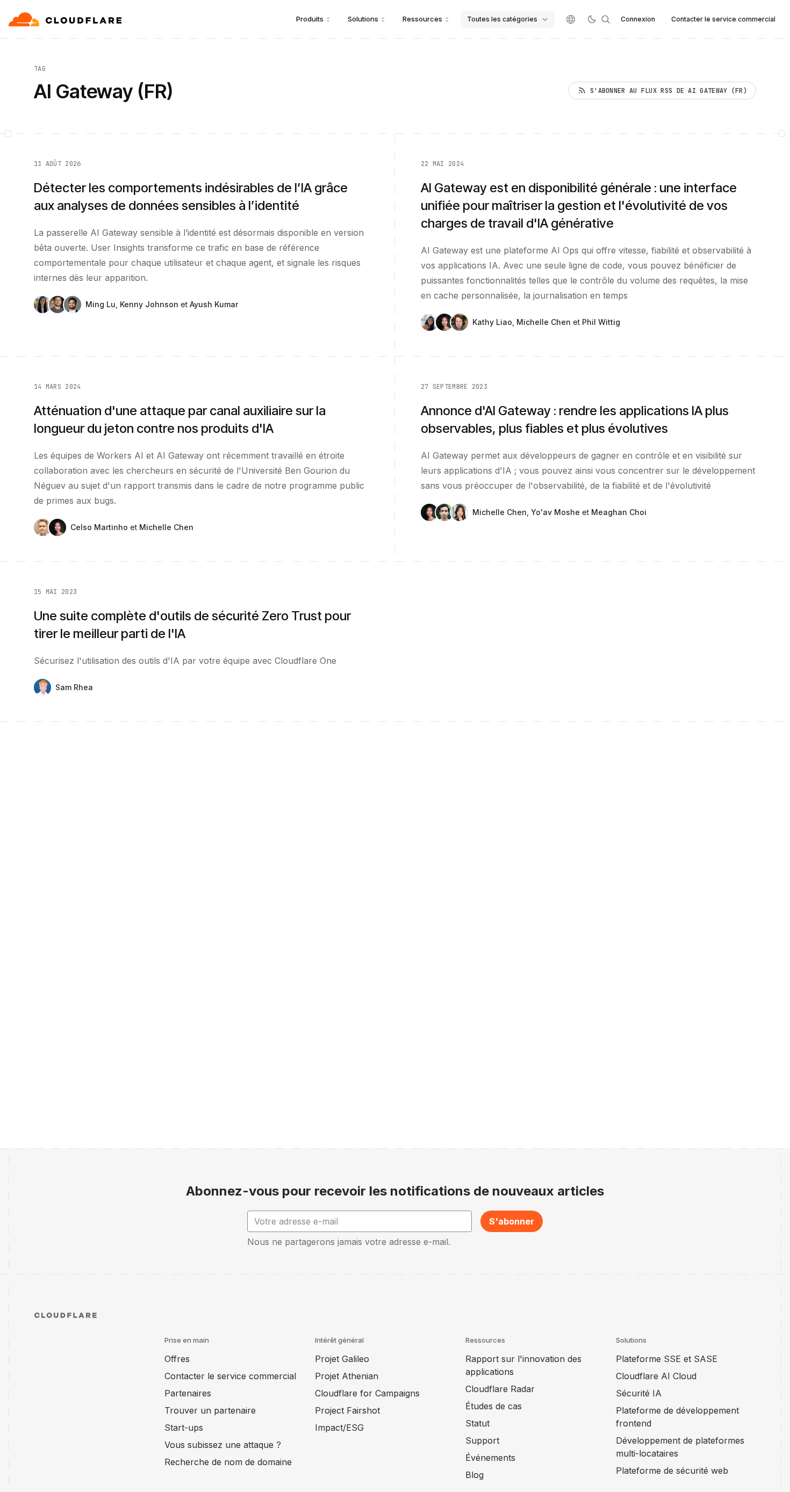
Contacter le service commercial (723, 19)
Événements (490, 1457)
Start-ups (183, 1427)
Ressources (422, 19)
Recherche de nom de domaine (228, 1462)
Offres (177, 1358)
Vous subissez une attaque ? (222, 1444)
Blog (474, 1474)
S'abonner (511, 1221)
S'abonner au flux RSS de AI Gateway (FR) (668, 90)
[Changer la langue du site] (571, 19)
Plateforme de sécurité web (672, 1470)
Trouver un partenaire (210, 1410)
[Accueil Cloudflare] (66, 19)
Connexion (638, 19)
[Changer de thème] (592, 19)
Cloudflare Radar (500, 1389)
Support (482, 1440)
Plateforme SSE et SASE (666, 1358)
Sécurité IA (639, 1393)
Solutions (363, 19)
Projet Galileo (342, 1358)
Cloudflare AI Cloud (656, 1376)
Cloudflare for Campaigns (367, 1393)
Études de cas (493, 1406)
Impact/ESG (339, 1427)
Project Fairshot (347, 1410)
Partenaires (187, 1393)
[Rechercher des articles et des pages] (606, 19)
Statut (477, 1423)
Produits (310, 19)
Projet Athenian (346, 1376)
